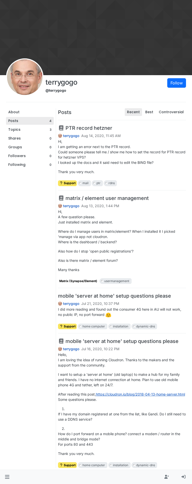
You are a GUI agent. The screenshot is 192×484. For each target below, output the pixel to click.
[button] (7, 477)
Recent (133, 111)
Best (149, 111)
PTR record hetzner (88, 128)
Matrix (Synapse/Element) (78, 281)
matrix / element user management (106, 198)
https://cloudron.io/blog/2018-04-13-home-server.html (140, 394)
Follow (176, 82)
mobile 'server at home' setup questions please (114, 296)
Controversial (171, 111)
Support (69, 183)
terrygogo (71, 136)
